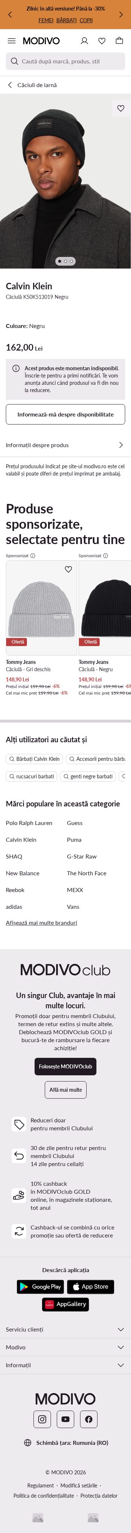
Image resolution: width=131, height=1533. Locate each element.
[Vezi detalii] (121, 445)
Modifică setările (78, 1485)
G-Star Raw (82, 856)
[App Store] (90, 1287)
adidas (14, 906)
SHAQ (14, 856)
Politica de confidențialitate (43, 1496)
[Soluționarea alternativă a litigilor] (38, 1517)
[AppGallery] (65, 1304)
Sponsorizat (17, 555)
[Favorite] (102, 41)
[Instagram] (42, 1419)
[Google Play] (40, 1287)
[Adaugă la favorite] (121, 108)
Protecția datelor (99, 1496)
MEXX (75, 889)
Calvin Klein (29, 286)
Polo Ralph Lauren (29, 822)
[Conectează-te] (84, 41)
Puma (74, 839)
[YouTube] (65, 1419)
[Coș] (119, 41)
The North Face (86, 872)
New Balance (22, 872)
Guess (75, 822)
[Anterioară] (10, 14)
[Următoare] (121, 14)
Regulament (40, 1485)
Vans (73, 906)
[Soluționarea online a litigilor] (93, 1517)
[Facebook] (89, 1419)
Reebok (15, 889)
